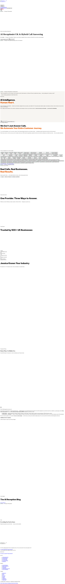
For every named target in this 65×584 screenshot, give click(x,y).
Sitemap (3, 577)
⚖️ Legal (2, 176)
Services (2, 5)
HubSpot (5, 159)
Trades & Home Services (6, 568)
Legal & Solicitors (5, 565)
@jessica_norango (4, 553)
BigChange (55, 160)
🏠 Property (9, 176)
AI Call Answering (5, 560)
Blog (3, 7)
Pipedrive (26, 159)
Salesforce (12, 159)
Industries (2, 6)
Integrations (4, 561)
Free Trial (3, 575)
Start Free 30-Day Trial (4, 39)
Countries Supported (3, 468)
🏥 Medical (17, 176)
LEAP (7, 193)
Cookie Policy (13, 583)
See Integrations (2, 432)
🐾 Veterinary (13, 176)
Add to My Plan (2, 481)
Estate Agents (4, 566)
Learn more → (2, 210)
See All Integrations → (3, 163)
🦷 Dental (5, 176)
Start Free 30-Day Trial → (11, 121)
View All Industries (5, 569)
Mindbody (62, 160)
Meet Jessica (4, 573)
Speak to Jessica (4, 121)
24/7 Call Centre (4, 559)
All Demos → (7, 194)
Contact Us (4, 578)
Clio (3, 193)
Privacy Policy (2, 583)
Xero (27, 160)
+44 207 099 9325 (4, 8)
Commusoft (47, 160)
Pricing (1, 7)
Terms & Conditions (8, 583)
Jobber (40, 160)
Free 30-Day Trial (9, 8)
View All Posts (2, 502)
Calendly (5, 160)
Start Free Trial (3, 194)
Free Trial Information (10, 163)
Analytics (16, 583)
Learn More (2, 456)
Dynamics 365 (35, 159)
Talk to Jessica (12, 39)
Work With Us (4, 579)
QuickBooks (34, 160)
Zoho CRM (19, 159)
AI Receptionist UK (5, 557)
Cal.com (11, 160)
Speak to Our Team (12, 517)
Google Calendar (45, 159)
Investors (5, 7)
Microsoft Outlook (56, 159)
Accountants (4, 567)
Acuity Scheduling (21, 160)
